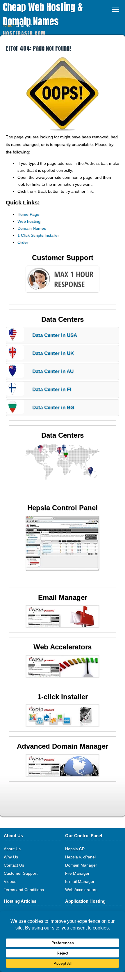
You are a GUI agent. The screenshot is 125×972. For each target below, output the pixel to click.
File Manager (77, 873)
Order (22, 242)
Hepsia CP (75, 848)
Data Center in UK (53, 353)
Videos (10, 881)
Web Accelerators (81, 889)
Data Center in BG (53, 407)
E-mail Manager (79, 881)
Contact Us (14, 865)
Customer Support (21, 873)
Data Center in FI (51, 389)
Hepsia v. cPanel (80, 857)
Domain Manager (81, 865)
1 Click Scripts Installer (38, 235)
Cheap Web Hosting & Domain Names (43, 14)
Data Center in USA (54, 335)
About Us (12, 848)
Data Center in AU (53, 371)
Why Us (11, 857)
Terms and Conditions (24, 889)
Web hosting (28, 221)
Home (6, 25)
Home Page (28, 214)
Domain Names (31, 228)
